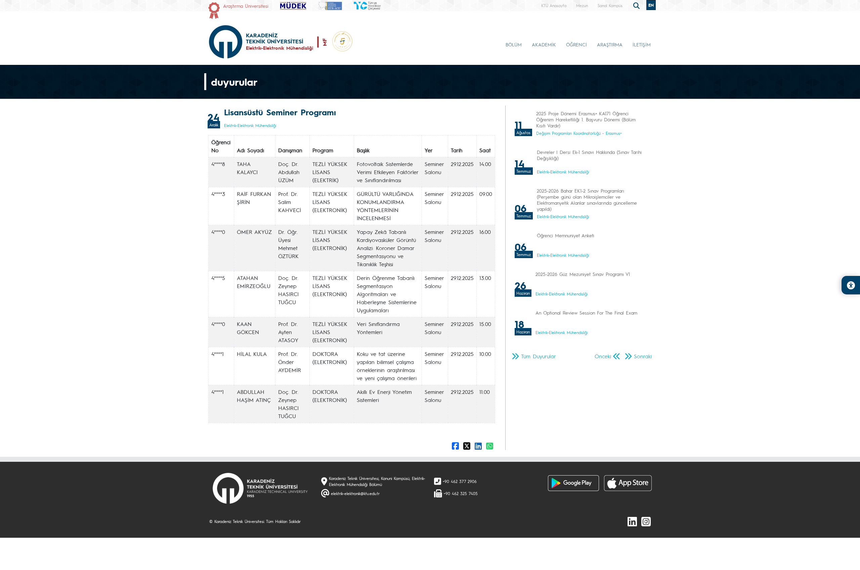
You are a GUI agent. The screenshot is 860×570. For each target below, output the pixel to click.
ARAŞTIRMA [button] (609, 44)
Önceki (603, 356)
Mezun (582, 5)
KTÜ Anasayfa (553, 5)
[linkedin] (632, 521)
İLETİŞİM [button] (642, 44)
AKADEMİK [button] (544, 44)
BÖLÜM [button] (514, 44)
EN (651, 5)
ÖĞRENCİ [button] (576, 44)
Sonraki (643, 356)
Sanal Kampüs (610, 5)
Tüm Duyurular (538, 356)
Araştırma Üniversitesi (245, 6)
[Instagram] (646, 521)
